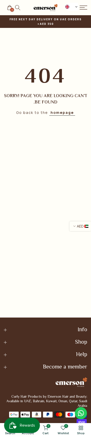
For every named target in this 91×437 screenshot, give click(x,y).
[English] (72, 7)
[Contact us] (81, 413)
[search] (17, 7)
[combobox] (72, 7)
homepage (62, 112)
